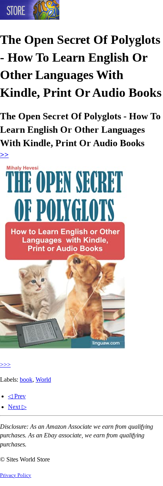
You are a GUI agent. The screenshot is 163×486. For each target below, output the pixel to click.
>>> (5, 364)
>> (4, 155)
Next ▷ (17, 406)
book (26, 379)
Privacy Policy (15, 475)
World (43, 379)
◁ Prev (17, 396)
